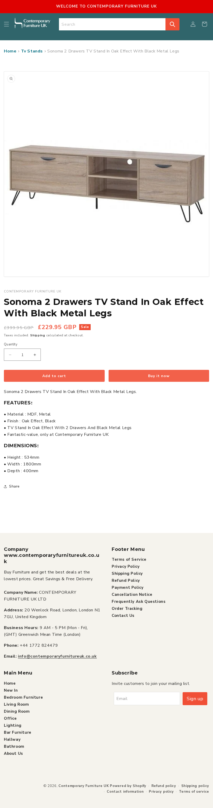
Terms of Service (129, 559)
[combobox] (112, 24)
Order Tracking (127, 608)
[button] (6, 24)
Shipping (37, 335)
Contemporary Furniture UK (83, 786)
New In (11, 690)
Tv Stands (32, 51)
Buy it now (159, 375)
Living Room (16, 704)
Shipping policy (195, 786)
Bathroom (14, 746)
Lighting (13, 725)
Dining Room (17, 711)
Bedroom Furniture (23, 697)
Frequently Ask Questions (138, 601)
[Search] (172, 24)
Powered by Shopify (128, 786)
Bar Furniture (17, 732)
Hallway (12, 739)
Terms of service (194, 791)
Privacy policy (161, 791)
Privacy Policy (125, 566)
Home (10, 51)
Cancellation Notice (132, 594)
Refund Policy (126, 580)
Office (10, 718)
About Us (13, 753)
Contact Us (123, 615)
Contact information (125, 791)
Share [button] (14, 486)
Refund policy (163, 786)
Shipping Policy (127, 573)
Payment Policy (127, 587)
